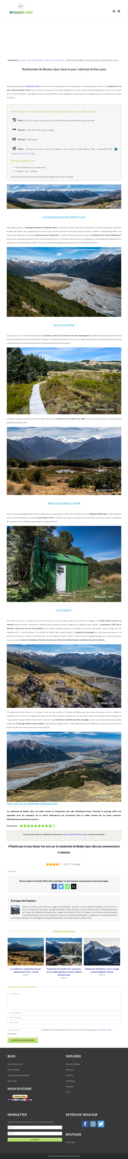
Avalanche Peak (33, 86)
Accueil (23, 60)
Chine (68, 1092)
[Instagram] (93, 1124)
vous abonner (102, 1030)
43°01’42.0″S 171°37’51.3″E (23, 154)
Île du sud (49, 60)
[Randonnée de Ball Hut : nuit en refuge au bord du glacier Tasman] (102, 951)
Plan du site (12, 1081)
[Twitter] (101, 1124)
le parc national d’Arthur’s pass (74, 834)
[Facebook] (85, 1124)
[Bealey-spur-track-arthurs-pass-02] (64, 248)
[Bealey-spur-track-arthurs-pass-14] (64, 185)
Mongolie (70, 1086)
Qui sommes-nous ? (15, 1064)
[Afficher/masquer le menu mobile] (119, 11)
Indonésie (70, 1069)
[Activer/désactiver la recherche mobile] (114, 11)
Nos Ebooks (70, 1142)
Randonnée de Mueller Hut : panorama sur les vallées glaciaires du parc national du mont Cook (64, 972)
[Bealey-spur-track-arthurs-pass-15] (64, 732)
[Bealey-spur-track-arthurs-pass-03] (64, 348)
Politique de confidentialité (18, 1075)
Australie (69, 1075)
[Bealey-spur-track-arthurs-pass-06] (64, 527)
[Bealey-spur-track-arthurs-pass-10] (64, 645)
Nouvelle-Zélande (35, 60)
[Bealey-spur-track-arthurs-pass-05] (64, 428)
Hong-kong (70, 1081)
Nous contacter (14, 1069)
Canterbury (60, 60)
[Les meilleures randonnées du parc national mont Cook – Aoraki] (26, 951)
